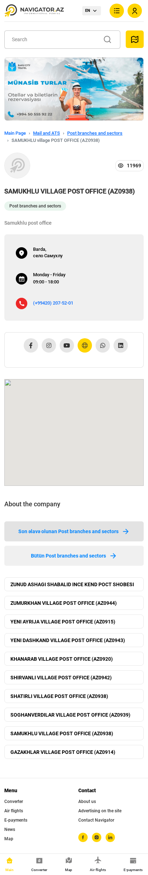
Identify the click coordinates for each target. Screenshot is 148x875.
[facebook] (83, 837)
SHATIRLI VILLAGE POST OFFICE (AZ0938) (59, 696)
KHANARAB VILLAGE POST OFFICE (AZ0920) (61, 659)
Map (8, 838)
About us (87, 801)
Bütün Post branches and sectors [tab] (68, 556)
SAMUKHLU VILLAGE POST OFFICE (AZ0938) (61, 733)
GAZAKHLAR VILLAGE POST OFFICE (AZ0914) (62, 752)
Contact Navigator (96, 820)
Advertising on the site (99, 810)
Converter (13, 801)
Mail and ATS (46, 133)
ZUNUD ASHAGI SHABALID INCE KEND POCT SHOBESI (72, 584)
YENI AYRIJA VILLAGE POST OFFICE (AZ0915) (62, 622)
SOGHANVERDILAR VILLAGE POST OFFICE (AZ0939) (70, 715)
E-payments (15, 820)
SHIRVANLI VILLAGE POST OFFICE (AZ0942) (61, 677)
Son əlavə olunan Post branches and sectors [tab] (68, 531)
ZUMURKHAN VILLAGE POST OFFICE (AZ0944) (63, 603)
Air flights (13, 810)
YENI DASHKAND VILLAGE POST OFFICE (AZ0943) (67, 640)
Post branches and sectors (94, 133)
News (9, 829)
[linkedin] (110, 837)
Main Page (15, 133)
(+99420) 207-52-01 (53, 303)
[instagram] (96, 837)
